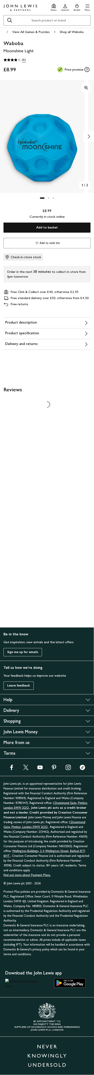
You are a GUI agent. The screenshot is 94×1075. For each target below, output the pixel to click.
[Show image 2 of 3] (89, 136)
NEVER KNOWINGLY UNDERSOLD (47, 1055)
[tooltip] (87, 69)
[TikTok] (82, 769)
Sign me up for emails (22, 652)
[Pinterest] (54, 769)
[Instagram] (68, 769)
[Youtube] (40, 769)
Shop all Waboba (72, 32)
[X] (25, 769)
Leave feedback (18, 685)
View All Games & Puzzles (31, 32)
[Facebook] (11, 769)
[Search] (9, 20)
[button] (87, 7)
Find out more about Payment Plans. (27, 875)
